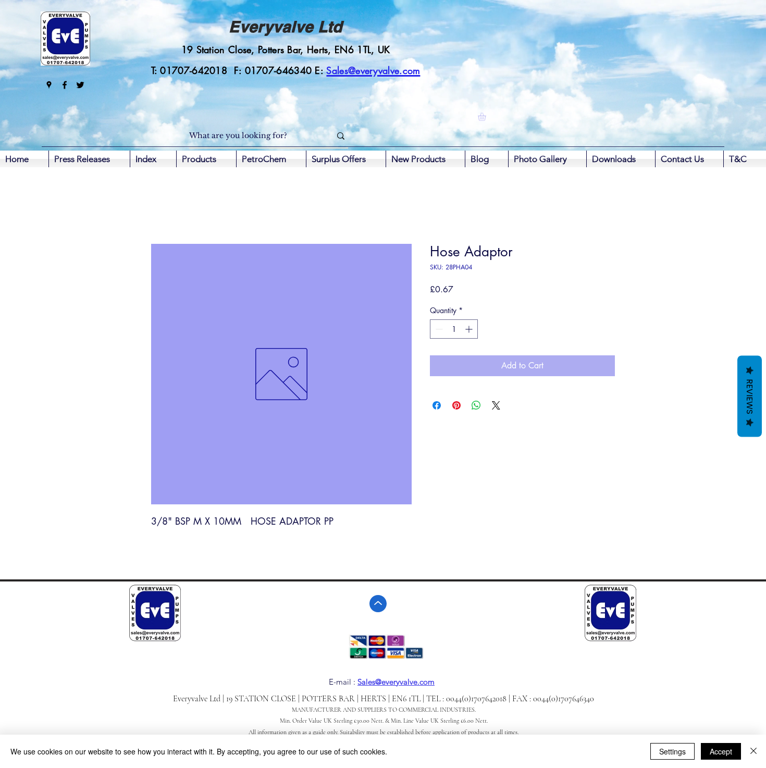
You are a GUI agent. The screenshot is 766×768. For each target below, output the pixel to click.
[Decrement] (437, 329)
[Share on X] (496, 405)
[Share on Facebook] (436, 405)
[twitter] (80, 85)
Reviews (750, 396)
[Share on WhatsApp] (476, 405)
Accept (721, 751)
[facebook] (64, 85)
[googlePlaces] (49, 85)
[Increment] (469, 329)
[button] (487, 117)
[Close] (753, 751)
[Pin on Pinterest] (456, 405)
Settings (672, 751)
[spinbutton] (453, 329)
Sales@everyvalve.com (396, 682)
